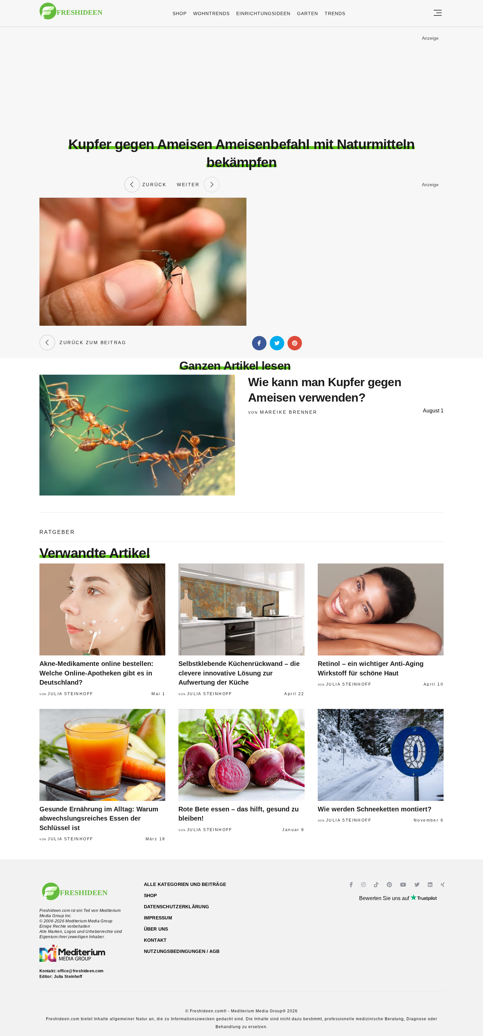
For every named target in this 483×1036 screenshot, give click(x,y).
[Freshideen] (71, 14)
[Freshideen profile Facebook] (352, 885)
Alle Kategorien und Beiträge (185, 884)
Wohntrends (211, 13)
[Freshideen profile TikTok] (377, 885)
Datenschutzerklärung (176, 906)
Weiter (190, 184)
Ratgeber (57, 532)
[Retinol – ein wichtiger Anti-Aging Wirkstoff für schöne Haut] (381, 609)
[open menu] (438, 13)
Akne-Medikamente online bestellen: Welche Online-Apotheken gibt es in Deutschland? (96, 673)
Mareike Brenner (288, 412)
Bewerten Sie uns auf (384, 898)
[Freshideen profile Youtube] (404, 885)
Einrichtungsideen (263, 13)
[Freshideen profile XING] (443, 885)
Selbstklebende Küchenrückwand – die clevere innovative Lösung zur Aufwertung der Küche (239, 673)
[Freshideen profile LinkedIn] (431, 885)
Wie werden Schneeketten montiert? (374, 809)
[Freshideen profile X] (417, 885)
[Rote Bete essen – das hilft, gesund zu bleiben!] (241, 755)
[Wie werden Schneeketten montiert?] (381, 755)
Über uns (156, 929)
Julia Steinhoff (70, 694)
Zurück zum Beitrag (90, 342)
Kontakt (155, 940)
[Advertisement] (241, 82)
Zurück (153, 184)
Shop (179, 13)
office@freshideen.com (81, 971)
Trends (335, 13)
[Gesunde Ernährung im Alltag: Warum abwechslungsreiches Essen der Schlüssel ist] (102, 755)
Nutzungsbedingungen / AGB (182, 951)
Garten (307, 13)
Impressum (158, 917)
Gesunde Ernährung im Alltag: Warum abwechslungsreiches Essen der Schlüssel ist (98, 818)
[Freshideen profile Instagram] (364, 885)
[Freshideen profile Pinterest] (390, 885)
